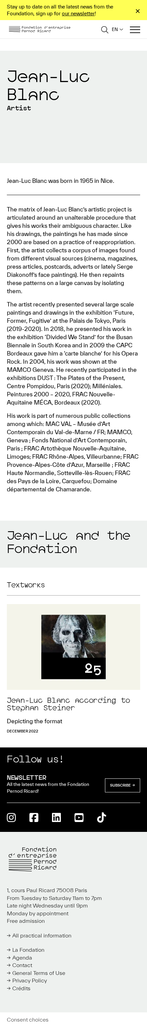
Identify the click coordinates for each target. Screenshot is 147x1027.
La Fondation (28, 950)
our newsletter (78, 13)
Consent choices (28, 1019)
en (115, 29)
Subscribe (120, 785)
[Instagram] (11, 817)
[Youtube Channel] (79, 817)
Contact (22, 965)
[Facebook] (33, 817)
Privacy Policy (29, 980)
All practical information (41, 935)
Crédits (21, 988)
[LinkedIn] (56, 817)
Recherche (104, 29)
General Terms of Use (38, 973)
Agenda (22, 957)
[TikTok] (101, 817)
